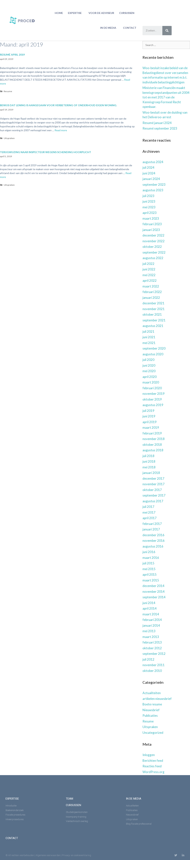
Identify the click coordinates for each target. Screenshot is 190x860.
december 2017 (153, 478)
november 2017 (153, 484)
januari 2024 (151, 179)
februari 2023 (152, 224)
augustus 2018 (152, 450)
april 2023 (149, 213)
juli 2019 (148, 411)
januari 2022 (151, 298)
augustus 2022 (152, 258)
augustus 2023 (152, 190)
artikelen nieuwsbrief (157, 699)
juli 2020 (148, 360)
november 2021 (153, 309)
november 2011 (153, 665)
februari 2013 (152, 642)
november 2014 (153, 591)
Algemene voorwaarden (48, 855)
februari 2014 (152, 620)
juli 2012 (148, 659)
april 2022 (149, 280)
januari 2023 (151, 230)
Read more (61, 130)
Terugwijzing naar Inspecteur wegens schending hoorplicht (45, 152)
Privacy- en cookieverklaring (76, 855)
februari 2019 (152, 433)
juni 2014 (148, 603)
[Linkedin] (183, 855)
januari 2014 (151, 625)
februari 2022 (152, 292)
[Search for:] (166, 45)
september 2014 (154, 597)
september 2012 (154, 654)
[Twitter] (175, 855)
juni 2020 (148, 365)
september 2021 (154, 320)
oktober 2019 (152, 399)
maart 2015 (150, 580)
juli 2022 (148, 264)
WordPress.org (153, 772)
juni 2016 (148, 552)
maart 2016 (150, 558)
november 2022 (153, 241)
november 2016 (153, 541)
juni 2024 (148, 173)
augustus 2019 (152, 405)
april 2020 (149, 377)
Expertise (75, 12)
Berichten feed (152, 761)
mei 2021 (148, 343)
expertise (12, 798)
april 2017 (149, 518)
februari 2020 (152, 388)
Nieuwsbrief (151, 710)
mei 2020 (148, 371)
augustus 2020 (152, 354)
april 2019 (149, 422)
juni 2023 (148, 201)
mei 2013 (148, 631)
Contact (129, 27)
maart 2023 (150, 218)
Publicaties (150, 715)
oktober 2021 (152, 314)
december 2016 (153, 535)
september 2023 (154, 184)
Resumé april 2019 (12, 54)
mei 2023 (148, 207)
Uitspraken (9, 138)
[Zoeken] (167, 30)
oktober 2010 (152, 671)
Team (69, 798)
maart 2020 (150, 382)
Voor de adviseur (101, 12)
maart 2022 (150, 286)
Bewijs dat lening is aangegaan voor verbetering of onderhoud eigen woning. (58, 105)
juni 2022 (148, 269)
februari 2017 (152, 524)
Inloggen (148, 755)
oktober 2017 (152, 490)
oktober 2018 (152, 444)
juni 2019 (148, 416)
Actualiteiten (151, 693)
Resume (8, 91)
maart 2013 (150, 637)
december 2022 (153, 235)
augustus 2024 (152, 162)
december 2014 (153, 586)
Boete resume (152, 704)
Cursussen (126, 12)
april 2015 (149, 574)
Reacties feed (152, 766)
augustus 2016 (152, 546)
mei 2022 (148, 275)
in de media (108, 27)
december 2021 (153, 303)
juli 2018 (148, 456)
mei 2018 (148, 467)
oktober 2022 (152, 247)
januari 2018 (151, 473)
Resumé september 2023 (159, 128)
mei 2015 (148, 569)
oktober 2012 (152, 648)
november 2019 (153, 394)
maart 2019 (150, 427)
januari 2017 (151, 529)
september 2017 (154, 495)
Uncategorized (152, 733)
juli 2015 (148, 563)
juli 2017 (148, 507)
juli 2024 (148, 167)
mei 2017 (148, 512)
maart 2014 (150, 614)
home (59, 12)
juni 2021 (148, 337)
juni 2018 (148, 461)
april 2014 (149, 608)
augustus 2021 (152, 326)
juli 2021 (148, 331)
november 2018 (153, 439)
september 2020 (154, 348)
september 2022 (154, 252)
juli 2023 (148, 196)
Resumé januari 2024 (157, 123)
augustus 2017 (152, 501)
